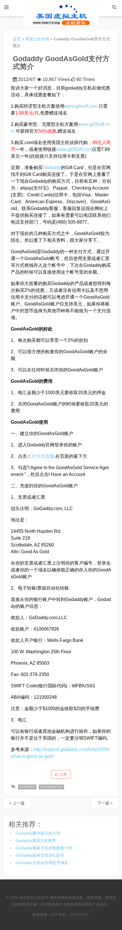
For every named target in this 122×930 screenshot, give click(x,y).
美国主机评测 (37, 39)
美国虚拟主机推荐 (34, 897)
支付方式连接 (40, 456)
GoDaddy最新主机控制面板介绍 (44, 848)
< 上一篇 (17, 803)
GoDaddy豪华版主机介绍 (38, 833)
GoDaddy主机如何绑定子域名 (42, 862)
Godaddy (52, 167)
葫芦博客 (58, 914)
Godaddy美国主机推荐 (36, 840)
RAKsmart (79, 914)
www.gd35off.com (74, 149)
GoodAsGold (51, 786)
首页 (17, 39)
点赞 (62, 774)
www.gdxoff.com (80, 106)
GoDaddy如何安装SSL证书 (40, 855)
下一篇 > (105, 803)
